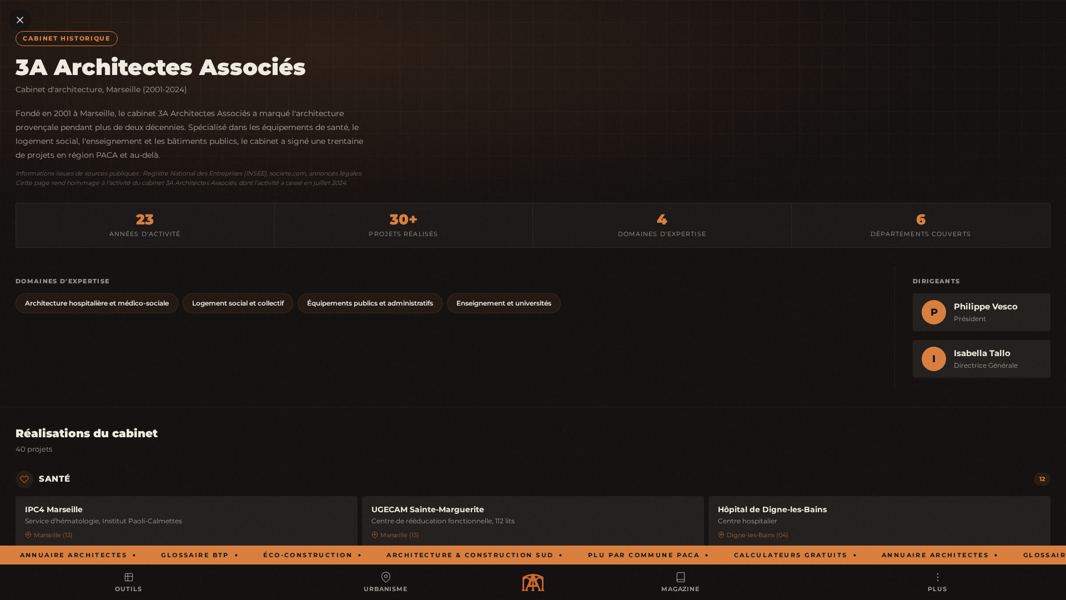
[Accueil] (533, 582)
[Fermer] (20, 20)
